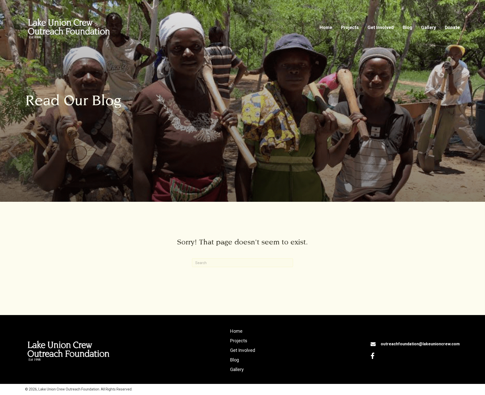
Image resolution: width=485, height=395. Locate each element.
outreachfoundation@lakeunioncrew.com (420, 344)
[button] (372, 356)
